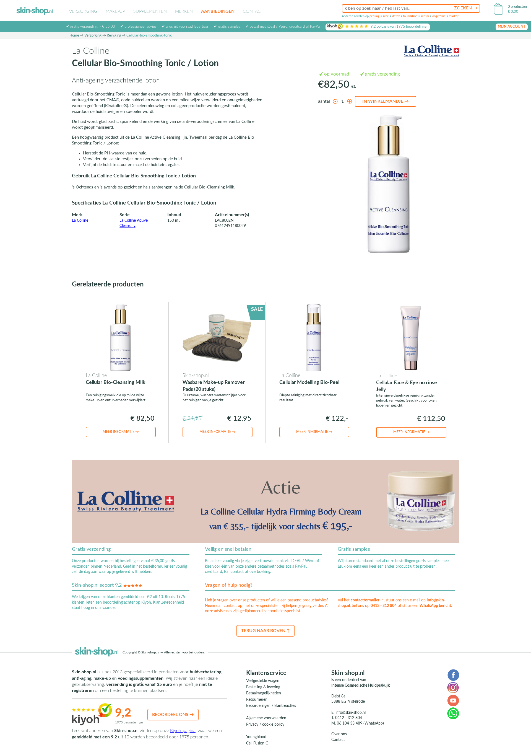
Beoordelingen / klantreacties (271, 706)
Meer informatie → (121, 432)
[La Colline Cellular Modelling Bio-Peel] (313, 337)
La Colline (80, 221)
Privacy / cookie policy (265, 724)
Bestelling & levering (263, 687)
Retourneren (256, 700)
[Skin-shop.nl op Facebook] (453, 675)
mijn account (511, 27)
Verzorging (83, 11)
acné (386, 16)
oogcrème (439, 16)
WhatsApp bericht (435, 606)
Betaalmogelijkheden (263, 693)
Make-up (115, 11)
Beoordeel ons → (173, 714)
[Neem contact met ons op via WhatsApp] (453, 713)
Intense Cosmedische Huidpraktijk (360, 685)
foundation (410, 16)
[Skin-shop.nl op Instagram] (453, 687)
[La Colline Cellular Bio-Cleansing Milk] (120, 337)
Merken (184, 11)
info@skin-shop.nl (350, 713)
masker (454, 16)
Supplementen (150, 11)
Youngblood (256, 737)
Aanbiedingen (218, 11)
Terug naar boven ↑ (265, 631)
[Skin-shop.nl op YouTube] (453, 700)
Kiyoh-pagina (183, 730)
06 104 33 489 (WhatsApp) (360, 723)
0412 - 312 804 (384, 606)
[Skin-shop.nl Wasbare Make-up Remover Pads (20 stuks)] (217, 337)
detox (396, 16)
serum (425, 16)
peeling (374, 16)
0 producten (517, 7)
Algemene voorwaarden (266, 718)
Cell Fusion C (257, 743)
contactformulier (365, 600)
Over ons (339, 734)
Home (74, 35)
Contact (253, 11)
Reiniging (114, 35)
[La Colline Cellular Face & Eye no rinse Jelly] (410, 338)
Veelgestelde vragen (262, 681)
